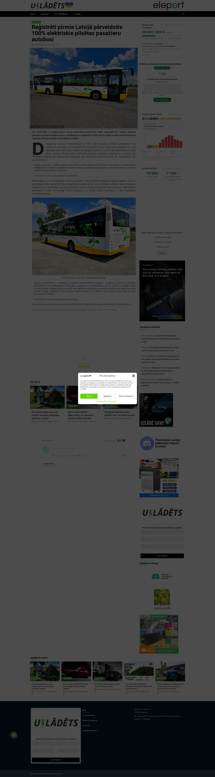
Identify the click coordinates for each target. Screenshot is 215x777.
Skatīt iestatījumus (126, 396)
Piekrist (89, 396)
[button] (133, 376)
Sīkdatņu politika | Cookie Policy (106, 401)
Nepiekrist (107, 396)
